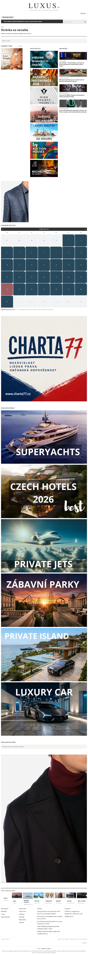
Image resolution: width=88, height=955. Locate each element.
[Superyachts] (44, 437)
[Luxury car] (44, 709)
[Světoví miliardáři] (44, 114)
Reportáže (22, 920)
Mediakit (4, 911)
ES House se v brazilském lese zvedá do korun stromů (50, 918)
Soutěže (21, 917)
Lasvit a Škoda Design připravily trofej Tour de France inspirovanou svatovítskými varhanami (73, 111)
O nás (3, 914)
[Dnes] (48, 229)
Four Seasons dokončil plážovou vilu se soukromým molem (49, 923)
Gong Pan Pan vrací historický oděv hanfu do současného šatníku (25, 21)
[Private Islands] (44, 654)
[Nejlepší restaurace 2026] (44, 77)
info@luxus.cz (69, 916)
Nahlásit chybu (46, 948)
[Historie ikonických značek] (44, 59)
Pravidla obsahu (65, 939)
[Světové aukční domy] (44, 150)
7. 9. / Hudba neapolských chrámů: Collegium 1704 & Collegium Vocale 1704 (27, 309)
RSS (59, 939)
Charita (21, 922)
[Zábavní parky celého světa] (44, 600)
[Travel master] (44, 132)
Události (21, 914)
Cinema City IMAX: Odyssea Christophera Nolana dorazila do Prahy (71, 95)
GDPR (38, 948)
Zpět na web (6, 41)
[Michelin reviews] (44, 168)
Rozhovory (22, 911)
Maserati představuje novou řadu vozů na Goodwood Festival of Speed (71, 80)
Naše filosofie (5, 917)
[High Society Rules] (44, 95)
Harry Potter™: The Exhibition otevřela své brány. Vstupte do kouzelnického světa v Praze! (71, 64)
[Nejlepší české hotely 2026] (44, 491)
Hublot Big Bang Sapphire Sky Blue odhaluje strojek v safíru (48, 928)
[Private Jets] (44, 546)
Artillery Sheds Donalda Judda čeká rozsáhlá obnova (48, 933)
